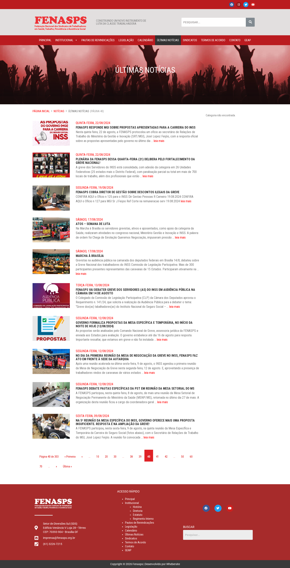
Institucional (64, 40)
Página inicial (41, 111)
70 (40, 466)
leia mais (159, 141)
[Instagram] (238, 4)
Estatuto (137, 514)
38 (131, 456)
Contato (234, 40)
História (137, 506)
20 (106, 456)
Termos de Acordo (213, 40)
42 (166, 456)
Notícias (59, 111)
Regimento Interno (143, 518)
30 (115, 456)
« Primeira (70, 456)
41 (157, 456)
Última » (67, 466)
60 (191, 456)
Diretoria (137, 510)
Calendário (145, 40)
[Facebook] (231, 4)
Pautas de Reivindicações (98, 40)
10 (97, 456)
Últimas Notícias (168, 40)
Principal (45, 40)
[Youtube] (252, 4)
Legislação (126, 40)
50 (182, 456)
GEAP (247, 40)
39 (140, 456)
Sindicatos (190, 40)
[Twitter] (245, 4)
